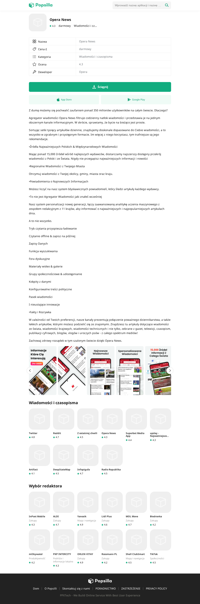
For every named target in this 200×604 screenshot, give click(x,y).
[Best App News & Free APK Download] (40, 5)
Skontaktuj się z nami (76, 588)
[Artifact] (39, 460)
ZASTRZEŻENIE (130, 588)
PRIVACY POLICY (156, 588)
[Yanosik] (87, 509)
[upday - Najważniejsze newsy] (160, 425)
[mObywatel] (39, 546)
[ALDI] (63, 509)
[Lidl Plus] (112, 509)
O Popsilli (51, 588)
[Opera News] (112, 423)
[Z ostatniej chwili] (87, 423)
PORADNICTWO (106, 588)
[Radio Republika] (112, 460)
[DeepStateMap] (63, 460)
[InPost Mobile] (39, 509)
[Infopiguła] (87, 460)
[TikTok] (160, 546)
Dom (36, 588)
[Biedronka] (160, 509)
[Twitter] (39, 423)
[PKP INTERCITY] (63, 548)
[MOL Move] (136, 509)
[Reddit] (63, 423)
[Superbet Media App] (136, 425)
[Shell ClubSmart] (136, 546)
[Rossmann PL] (112, 546)
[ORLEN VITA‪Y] (87, 546)
